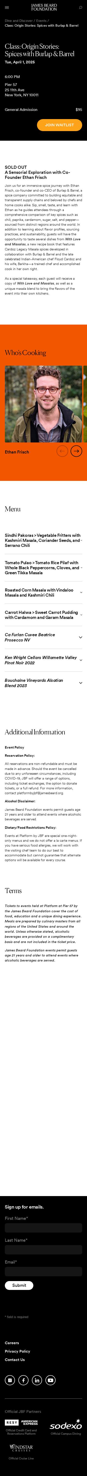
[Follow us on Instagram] (9, 1380)
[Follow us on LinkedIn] (37, 1380)
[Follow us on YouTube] (50, 1380)
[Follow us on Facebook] (23, 1380)
